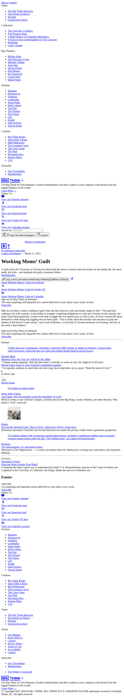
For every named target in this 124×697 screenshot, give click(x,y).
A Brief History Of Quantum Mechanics (28, 36)
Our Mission (14, 634)
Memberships (14, 174)
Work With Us (15, 637)
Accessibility (14, 649)
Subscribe (20, 250)
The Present (14, 111)
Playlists (12, 17)
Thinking (12, 96)
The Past (12, 108)
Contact (12, 640)
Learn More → (9, 190)
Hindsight (13, 42)
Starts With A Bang (17, 139)
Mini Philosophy (16, 142)
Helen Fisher (14, 79)
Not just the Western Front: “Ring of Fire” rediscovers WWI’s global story (39, 427)
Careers (12, 652)
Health (11, 120)
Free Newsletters (16, 171)
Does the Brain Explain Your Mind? (19, 464)
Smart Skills (14, 102)
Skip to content (9, 2)
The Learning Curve (18, 145)
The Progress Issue (17, 33)
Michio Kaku (14, 56)
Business (12, 90)
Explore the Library (18, 19)
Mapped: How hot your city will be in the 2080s (25, 359)
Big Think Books (17, 136)
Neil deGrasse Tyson (18, 59)
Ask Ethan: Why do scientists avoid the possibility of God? (31, 396)
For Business (8, 250)
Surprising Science (10, 461)
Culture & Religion (11, 253)
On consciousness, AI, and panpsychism (21, 447)
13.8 (10, 160)
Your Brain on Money (19, 14)
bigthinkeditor (8, 275)
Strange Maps (15, 157)
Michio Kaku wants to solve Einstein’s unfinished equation (31, 365)
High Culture (14, 105)
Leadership (13, 99)
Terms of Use (14, 646)
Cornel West (14, 77)
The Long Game (16, 148)
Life (10, 117)
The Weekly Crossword (20, 671)
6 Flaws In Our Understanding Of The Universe (32, 39)
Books (4, 424)
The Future (13, 114)
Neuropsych (14, 93)
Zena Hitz (13, 65)
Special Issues (15, 125)
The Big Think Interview (20, 11)
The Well (12, 151)
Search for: (6, 230)
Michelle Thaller (16, 62)
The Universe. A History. (20, 30)
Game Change (15, 45)
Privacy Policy (15, 643)
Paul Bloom (14, 71)
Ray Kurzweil (15, 74)
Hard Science (14, 123)
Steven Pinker (15, 68)
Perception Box (16, 154)
